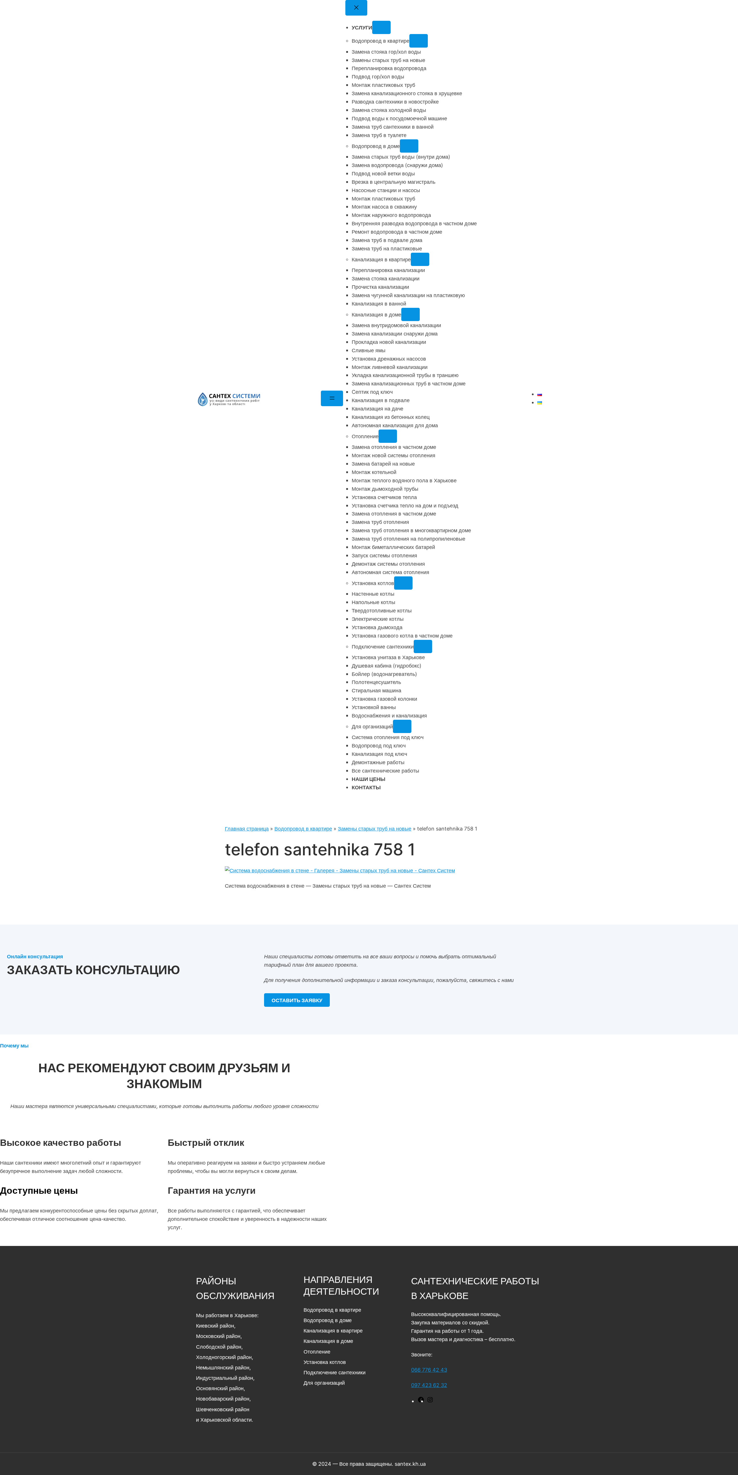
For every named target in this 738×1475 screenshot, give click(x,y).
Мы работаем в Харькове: (227, 1315)
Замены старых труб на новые (374, 828)
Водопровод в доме (328, 1320)
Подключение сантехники (335, 1372)
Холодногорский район (224, 1357)
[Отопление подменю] (388, 436)
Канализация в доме (328, 1341)
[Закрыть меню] (356, 8)
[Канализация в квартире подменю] (420, 259)
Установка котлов (325, 1362)
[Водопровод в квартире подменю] (418, 40)
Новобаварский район (222, 1398)
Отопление (317, 1351)
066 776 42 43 (429, 1370)
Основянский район (220, 1388)
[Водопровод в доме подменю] (409, 146)
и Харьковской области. (224, 1419)
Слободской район (218, 1346)
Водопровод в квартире (303, 828)
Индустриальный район (224, 1378)
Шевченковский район (222, 1409)
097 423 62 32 (429, 1385)
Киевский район (215, 1325)
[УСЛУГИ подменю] (381, 27)
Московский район (218, 1336)
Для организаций (324, 1383)
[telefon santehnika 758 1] (340, 870)
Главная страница (247, 828)
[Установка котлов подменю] (403, 583)
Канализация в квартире (333, 1330)
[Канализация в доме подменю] (410, 314)
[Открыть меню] (332, 398)
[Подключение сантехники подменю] (423, 646)
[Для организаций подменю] (402, 726)
